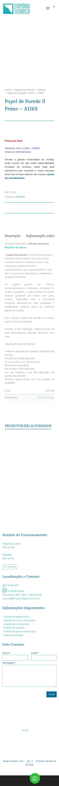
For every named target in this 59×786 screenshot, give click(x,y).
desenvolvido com (13, 761)
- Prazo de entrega (12, 635)
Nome (6, 653)
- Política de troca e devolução (19, 631)
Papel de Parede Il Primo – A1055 (29, 469)
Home (8, 89)
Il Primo (41, 89)
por (29, 761)
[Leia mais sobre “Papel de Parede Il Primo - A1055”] (14, 457)
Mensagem (9, 663)
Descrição (13, 236)
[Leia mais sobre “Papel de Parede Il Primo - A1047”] (14, 435)
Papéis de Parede (24, 89)
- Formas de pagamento (15, 616)
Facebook (11, 567)
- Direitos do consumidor (15, 624)
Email (34, 653)
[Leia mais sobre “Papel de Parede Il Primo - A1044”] (14, 500)
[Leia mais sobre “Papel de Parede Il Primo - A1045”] (14, 478)
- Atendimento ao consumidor (19, 620)
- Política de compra (13, 627)
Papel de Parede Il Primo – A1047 (29, 448)
